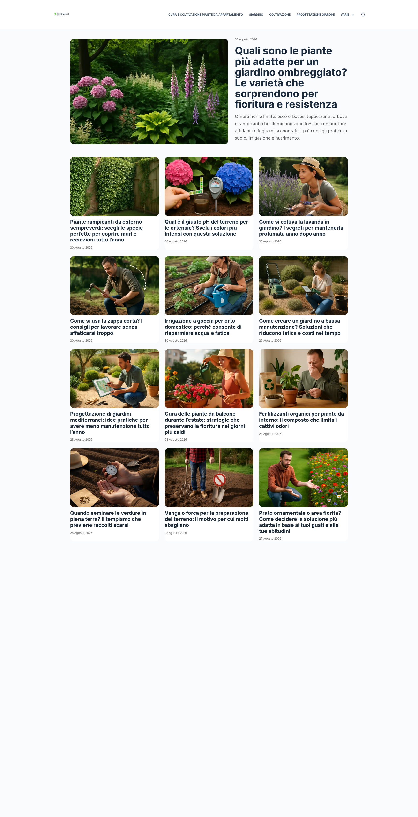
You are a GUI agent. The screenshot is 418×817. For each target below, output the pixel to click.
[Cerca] (363, 14)
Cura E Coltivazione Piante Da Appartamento (205, 14)
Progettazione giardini (316, 14)
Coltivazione (280, 14)
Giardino (256, 14)
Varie (345, 14)
